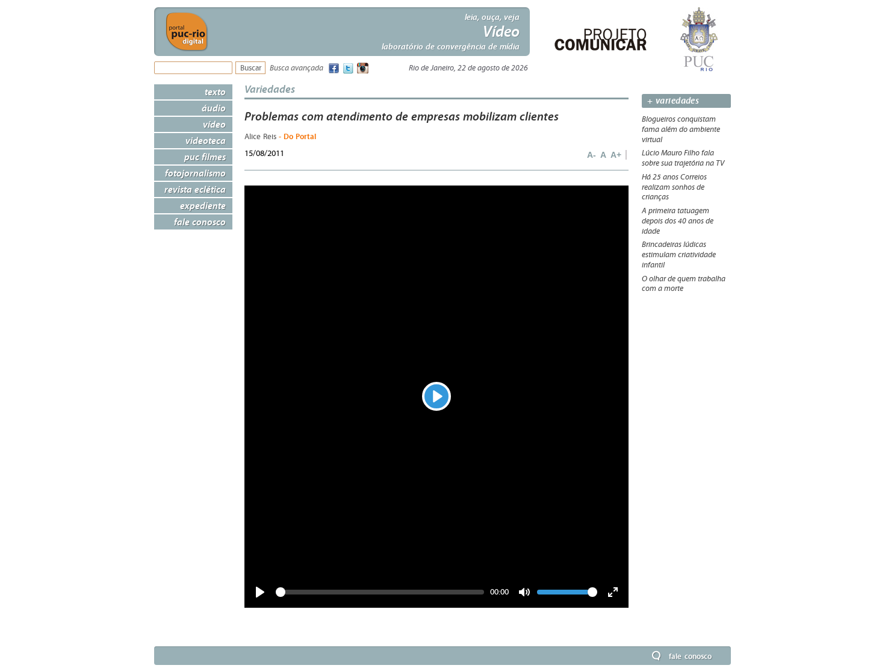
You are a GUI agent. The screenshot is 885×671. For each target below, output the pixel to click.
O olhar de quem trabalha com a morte (683, 284)
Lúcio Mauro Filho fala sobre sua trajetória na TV (683, 158)
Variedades (269, 89)
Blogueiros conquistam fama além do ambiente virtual (681, 129)
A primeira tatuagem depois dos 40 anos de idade (677, 221)
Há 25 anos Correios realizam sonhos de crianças (674, 187)
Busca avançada (296, 68)
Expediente (203, 205)
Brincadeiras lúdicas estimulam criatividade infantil (679, 254)
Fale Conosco (200, 221)
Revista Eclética (195, 189)
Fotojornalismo (195, 172)
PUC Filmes (205, 156)
